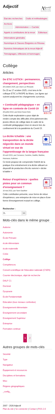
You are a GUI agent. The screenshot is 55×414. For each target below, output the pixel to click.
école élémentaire (11, 243)
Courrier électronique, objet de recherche (21, 275)
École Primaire (9, 238)
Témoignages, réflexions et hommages (22, 54)
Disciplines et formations (14, 375)
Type (5, 359)
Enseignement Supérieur (14, 318)
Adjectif (10, 6)
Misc (5, 381)
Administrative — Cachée (27, 27)
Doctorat (7, 286)
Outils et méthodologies (36, 18)
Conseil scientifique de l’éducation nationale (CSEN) (26, 270)
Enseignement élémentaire (15, 307)
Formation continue (11, 329)
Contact (32, 409)
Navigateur (8, 365)
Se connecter (21, 409)
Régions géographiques (14, 386)
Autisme (6, 227)
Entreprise (7, 323)
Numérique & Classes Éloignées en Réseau (24, 43)
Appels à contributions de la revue (19, 32)
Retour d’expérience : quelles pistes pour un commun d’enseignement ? (20, 183)
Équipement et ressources (15, 370)
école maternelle (10, 248)
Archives (8, 24)
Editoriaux (42, 32)
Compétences (9, 264)
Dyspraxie (7, 291)
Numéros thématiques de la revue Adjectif (23, 48)
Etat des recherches (13, 18)
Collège (6, 259)
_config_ (7, 391)
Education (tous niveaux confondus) (19, 302)
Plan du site (8, 409)
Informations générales (14, 38)
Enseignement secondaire (15, 313)
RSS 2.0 (42, 409)
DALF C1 (7, 280)
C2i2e (5, 254)
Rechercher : (9, 208)
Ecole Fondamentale (12, 297)
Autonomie (8, 232)
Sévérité (6, 354)
